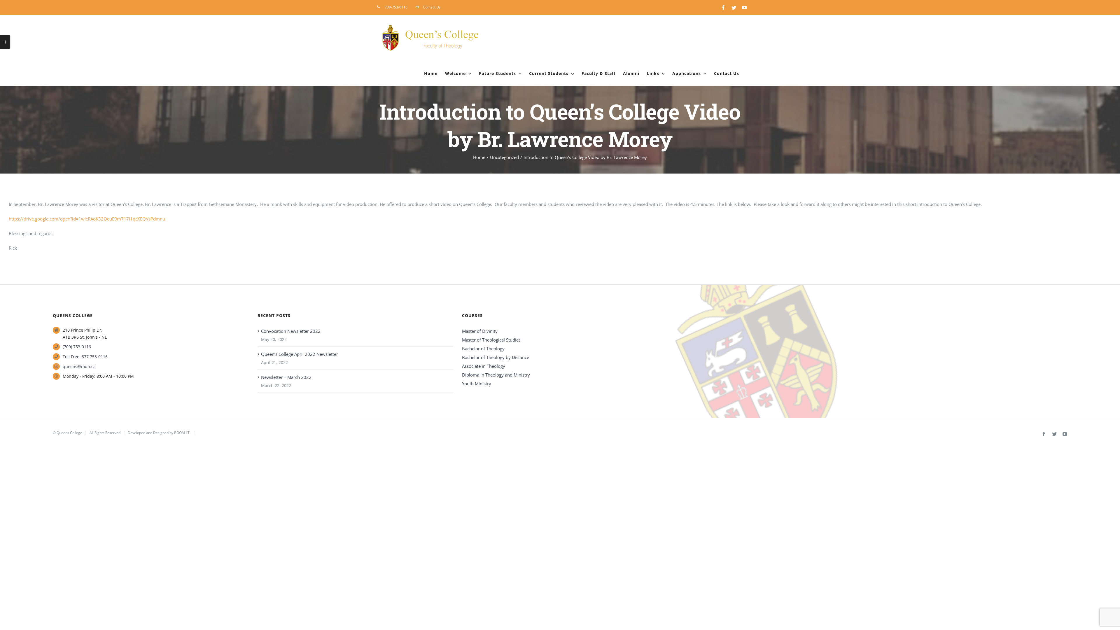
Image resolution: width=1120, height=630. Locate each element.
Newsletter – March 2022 (286, 377)
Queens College (69, 432)
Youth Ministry (476, 383)
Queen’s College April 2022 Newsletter (299, 354)
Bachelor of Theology (483, 348)
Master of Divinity (480, 331)
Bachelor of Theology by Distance (495, 357)
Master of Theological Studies (491, 340)
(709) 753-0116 (77, 346)
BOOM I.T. (182, 432)
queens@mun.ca (79, 366)
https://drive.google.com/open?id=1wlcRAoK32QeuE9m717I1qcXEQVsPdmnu (87, 219)
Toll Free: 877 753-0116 (85, 356)
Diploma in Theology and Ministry (496, 375)
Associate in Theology (483, 366)
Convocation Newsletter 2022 (291, 331)
